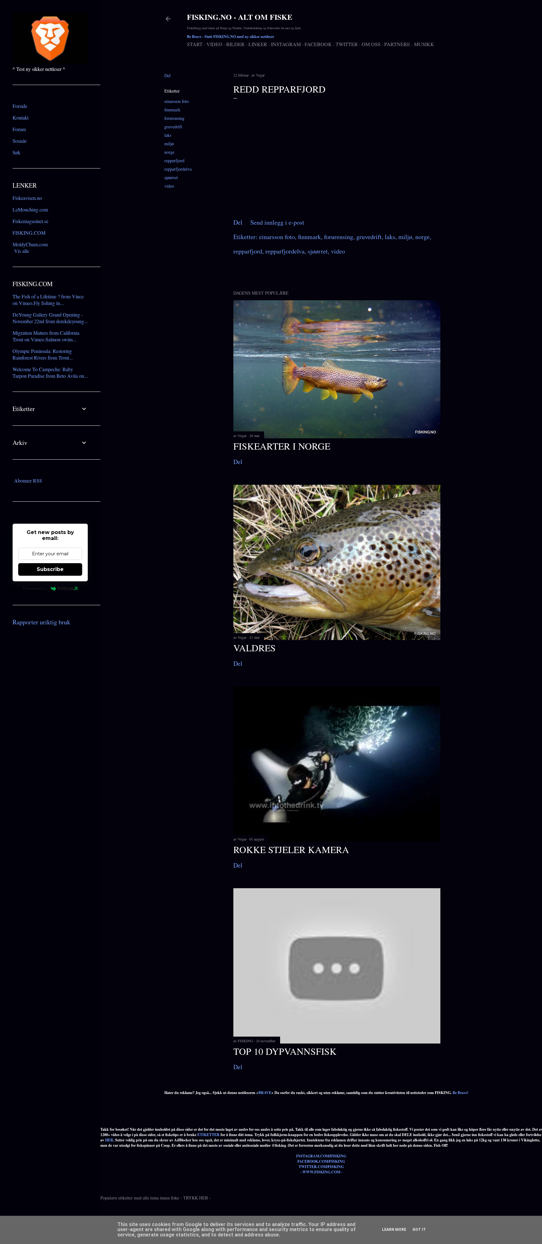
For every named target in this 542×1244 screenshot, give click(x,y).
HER (109, 1140)
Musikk (424, 44)
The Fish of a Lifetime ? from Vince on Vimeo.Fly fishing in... (48, 299)
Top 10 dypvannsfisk (285, 1051)
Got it (419, 1229)
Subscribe (50, 569)
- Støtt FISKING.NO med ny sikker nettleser (230, 36)
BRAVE (264, 1092)
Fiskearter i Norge (281, 446)
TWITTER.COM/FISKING (321, 1166)
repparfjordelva (178, 169)
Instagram (286, 44)
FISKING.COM (29, 232)
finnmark (172, 110)
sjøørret (171, 177)
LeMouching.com (30, 209)
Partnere (397, 44)
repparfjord (174, 160)
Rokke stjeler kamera (291, 849)
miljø (169, 144)
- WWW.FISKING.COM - (321, 1172)
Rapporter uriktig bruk (41, 622)
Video (214, 44)
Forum (19, 129)
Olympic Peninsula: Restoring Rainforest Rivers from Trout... (43, 354)
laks (167, 135)
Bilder (235, 44)
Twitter (347, 44)
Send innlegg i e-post (277, 222)
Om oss (371, 44)
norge (169, 152)
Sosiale (20, 140)
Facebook (318, 44)
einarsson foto (176, 101)
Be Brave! (460, 1092)
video (169, 186)
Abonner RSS (28, 480)
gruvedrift (173, 127)
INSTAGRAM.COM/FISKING (321, 1156)
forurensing (174, 118)
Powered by (35, 588)
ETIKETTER (208, 1134)
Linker (257, 44)
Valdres (254, 647)
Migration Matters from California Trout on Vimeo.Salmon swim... (46, 336)
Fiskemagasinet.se (30, 221)
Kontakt (21, 117)
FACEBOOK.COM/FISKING (321, 1161)
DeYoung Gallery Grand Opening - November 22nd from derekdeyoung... (50, 317)
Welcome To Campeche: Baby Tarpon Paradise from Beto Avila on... (50, 372)
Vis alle (21, 251)
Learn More (394, 1229)
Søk (16, 152)
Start (195, 44)
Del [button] (167, 75)
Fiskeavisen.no (27, 198)
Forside (20, 106)
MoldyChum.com (30, 244)
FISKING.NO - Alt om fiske (239, 16)
